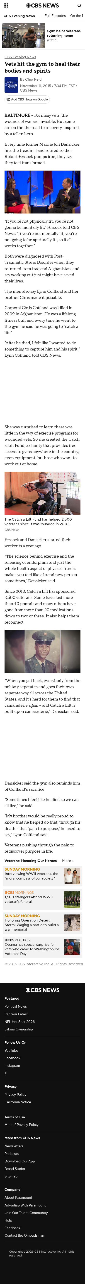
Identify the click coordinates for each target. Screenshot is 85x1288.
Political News (16, 1006)
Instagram (12, 1065)
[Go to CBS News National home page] (42, 5)
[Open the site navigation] (15, 5)
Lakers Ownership (19, 1029)
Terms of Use (15, 1117)
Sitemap (11, 1176)
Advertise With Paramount (25, 1205)
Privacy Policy (15, 1094)
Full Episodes (55, 16)
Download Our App (20, 1161)
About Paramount (18, 1197)
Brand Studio (15, 1169)
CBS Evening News (19, 16)
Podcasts (12, 1154)
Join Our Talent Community (26, 1213)
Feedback (12, 1228)
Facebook (12, 1058)
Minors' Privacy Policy (22, 1125)
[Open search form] (79, 5)
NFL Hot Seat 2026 (20, 1022)
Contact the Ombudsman (24, 1235)
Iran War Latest (16, 1014)
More (67, 861)
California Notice (18, 1102)
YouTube (11, 1050)
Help (8, 1220)
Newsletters (14, 1146)
